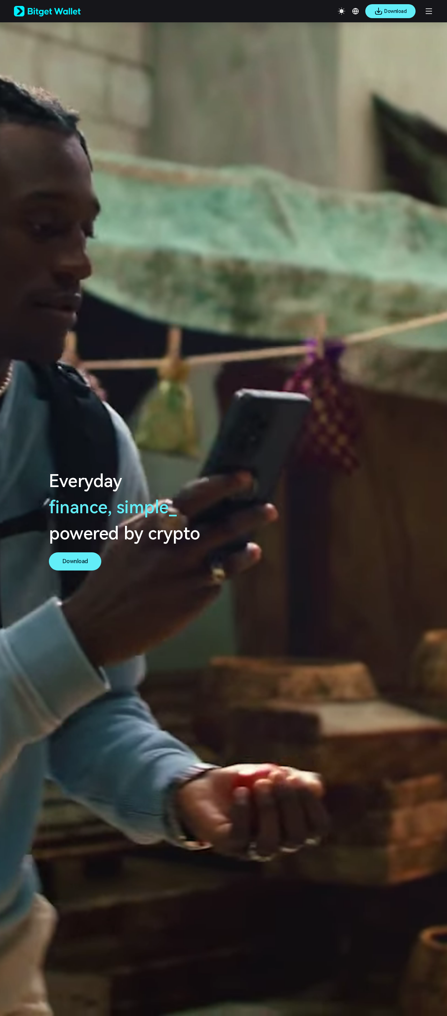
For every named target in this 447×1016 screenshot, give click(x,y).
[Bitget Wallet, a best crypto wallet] (56, 11)
